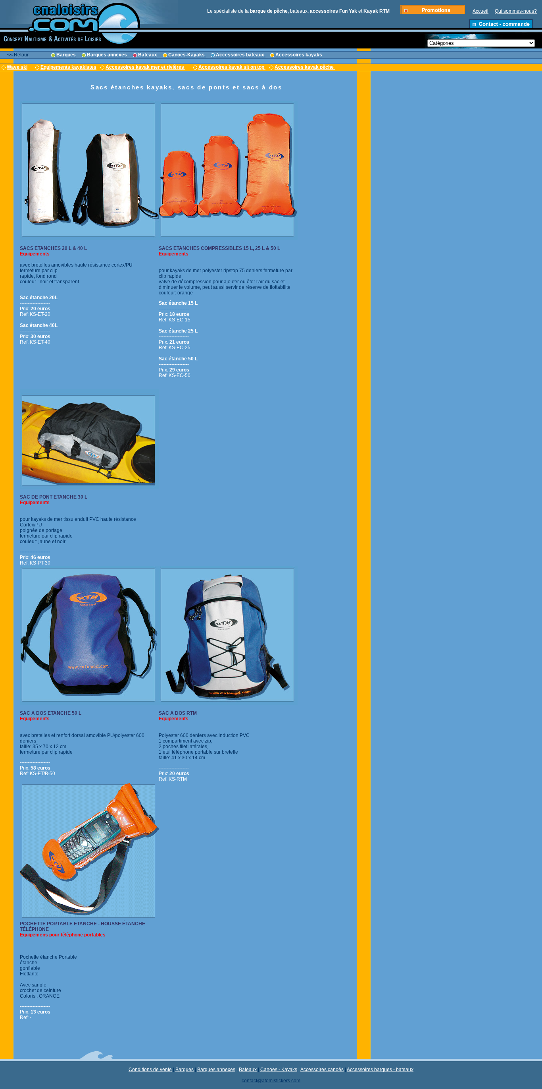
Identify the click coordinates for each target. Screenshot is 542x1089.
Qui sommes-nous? (516, 11)
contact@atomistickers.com (271, 1080)
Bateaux (248, 1069)
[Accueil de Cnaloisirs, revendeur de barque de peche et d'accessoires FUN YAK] (70, 30)
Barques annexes (216, 1069)
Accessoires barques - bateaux (380, 1069)
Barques (184, 1069)
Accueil (480, 11)
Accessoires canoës (322, 1069)
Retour (21, 55)
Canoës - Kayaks (278, 1069)
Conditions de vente (150, 1069)
